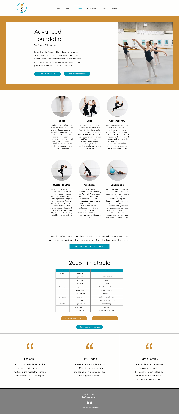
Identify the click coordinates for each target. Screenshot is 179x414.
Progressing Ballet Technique (117, 201)
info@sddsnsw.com (89, 397)
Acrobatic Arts (87, 194)
